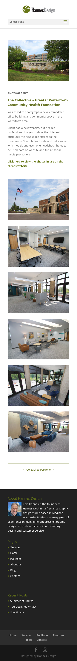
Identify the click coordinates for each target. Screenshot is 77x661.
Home (14, 553)
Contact (15, 576)
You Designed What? (23, 606)
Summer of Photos (21, 601)
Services (15, 547)
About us (15, 564)
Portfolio (15, 558)
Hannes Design (46, 656)
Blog (13, 570)
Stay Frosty (17, 612)
